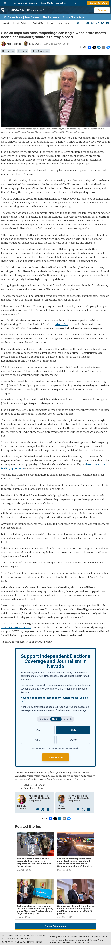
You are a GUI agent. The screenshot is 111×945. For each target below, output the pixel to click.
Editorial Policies (20, 23)
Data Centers (32, 17)
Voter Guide (47, 3)
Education (61, 3)
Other (73, 739)
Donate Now (55, 757)
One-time (43, 719)
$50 (37, 739)
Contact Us (38, 23)
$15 (38, 729)
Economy (34, 3)
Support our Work (98, 936)
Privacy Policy (57, 936)
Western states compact (16, 628)
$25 (73, 729)
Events (50, 23)
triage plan (61, 325)
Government (20, 3)
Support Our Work (98, 3)
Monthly (56, 719)
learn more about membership (65, 748)
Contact (73, 936)
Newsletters (63, 23)
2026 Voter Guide (13, 17)
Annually (68, 719)
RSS (67, 936)
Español (102, 10)
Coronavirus (8, 51)
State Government (40, 51)
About (6, 23)
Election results (51, 17)
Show (55, 926)
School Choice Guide (74, 17)
